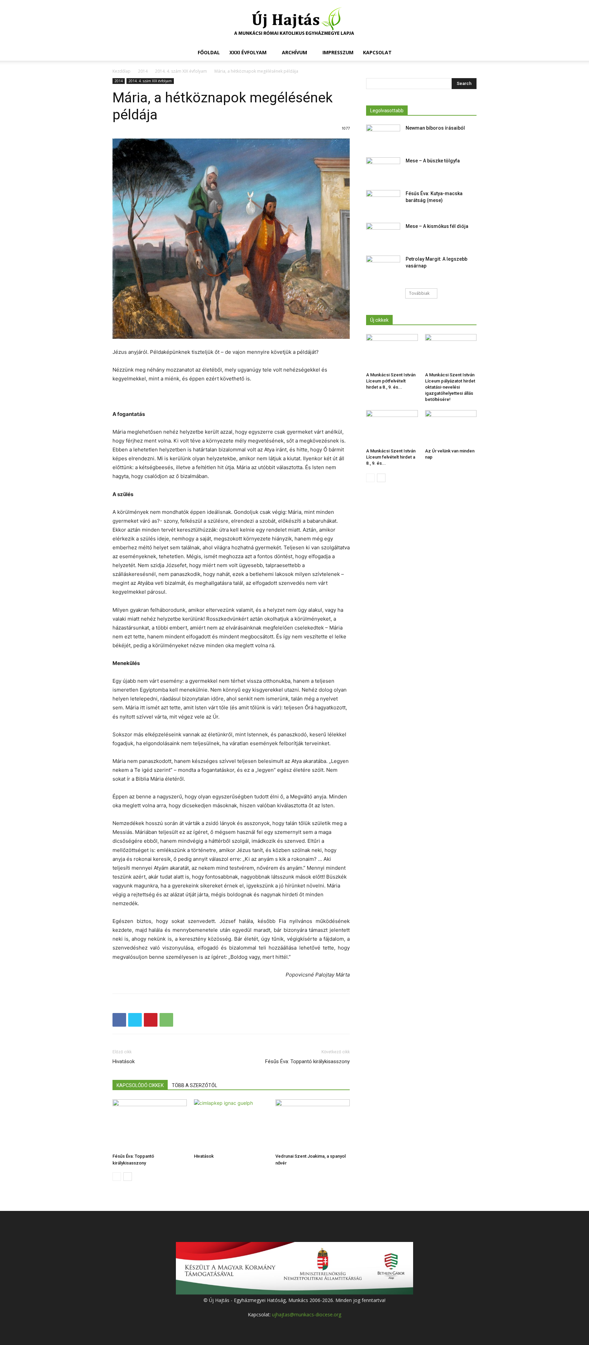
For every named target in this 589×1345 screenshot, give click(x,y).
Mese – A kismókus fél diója (437, 226)
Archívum (294, 52)
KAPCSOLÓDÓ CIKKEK (140, 1085)
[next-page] (127, 1176)
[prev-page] (116, 1176)
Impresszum (337, 52)
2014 (143, 71)
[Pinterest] (150, 1020)
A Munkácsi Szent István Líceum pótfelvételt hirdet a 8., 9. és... (391, 381)
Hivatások (123, 1061)
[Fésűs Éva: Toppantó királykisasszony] (149, 1125)
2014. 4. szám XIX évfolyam (181, 71)
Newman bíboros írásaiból (435, 128)
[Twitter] (135, 1020)
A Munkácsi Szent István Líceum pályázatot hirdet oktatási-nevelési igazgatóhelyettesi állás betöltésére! (450, 387)
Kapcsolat (377, 52)
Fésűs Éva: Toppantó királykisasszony (307, 1061)
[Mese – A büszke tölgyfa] (383, 169)
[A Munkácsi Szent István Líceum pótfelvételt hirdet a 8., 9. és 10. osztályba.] (392, 352)
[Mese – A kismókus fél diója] (383, 235)
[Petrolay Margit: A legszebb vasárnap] (383, 267)
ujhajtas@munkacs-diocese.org (306, 1314)
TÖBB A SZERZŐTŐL (194, 1085)
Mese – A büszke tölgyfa (433, 160)
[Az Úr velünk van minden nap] (451, 428)
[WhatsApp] (166, 1020)
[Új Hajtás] (294, 22)
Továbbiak (419, 293)
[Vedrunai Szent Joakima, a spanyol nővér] (312, 1125)
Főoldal (209, 52)
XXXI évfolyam (248, 52)
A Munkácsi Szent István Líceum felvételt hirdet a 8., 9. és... (391, 457)
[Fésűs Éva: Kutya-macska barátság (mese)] (383, 202)
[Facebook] (119, 1020)
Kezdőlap (121, 71)
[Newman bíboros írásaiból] (383, 136)
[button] (468, 53)
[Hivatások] (231, 1125)
